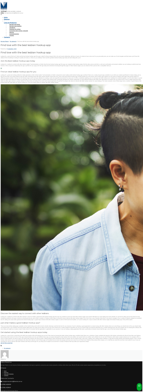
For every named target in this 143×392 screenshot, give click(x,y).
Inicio (6, 17)
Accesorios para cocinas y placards (18, 31)
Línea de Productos (10, 23)
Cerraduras (12, 27)
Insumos (11, 35)
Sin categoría (7, 348)
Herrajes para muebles (15, 26)
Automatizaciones (14, 34)
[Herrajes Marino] (4, 10)
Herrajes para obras (14, 24)
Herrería (11, 32)
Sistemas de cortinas (15, 29)
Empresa (6, 19)
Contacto (7, 37)
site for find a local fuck (6, 343)
